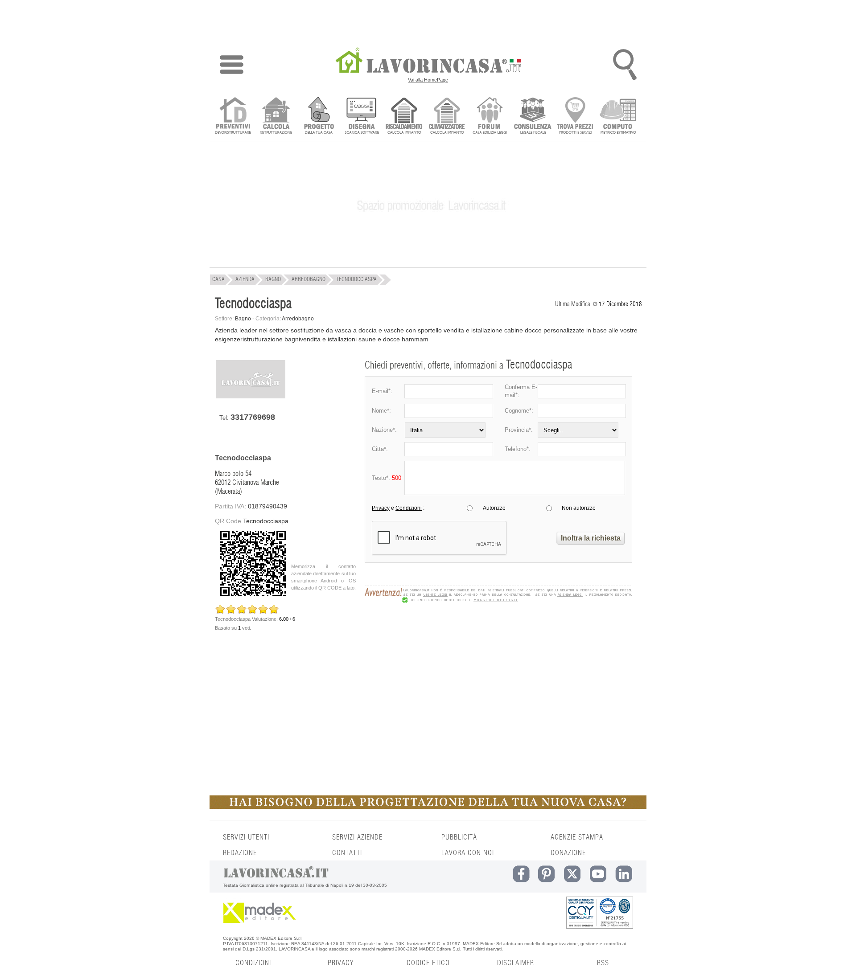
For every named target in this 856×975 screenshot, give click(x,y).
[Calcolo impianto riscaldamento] (404, 116)
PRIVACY (341, 963)
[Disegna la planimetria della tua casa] (361, 116)
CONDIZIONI (253, 963)
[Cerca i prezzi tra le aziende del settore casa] (575, 116)
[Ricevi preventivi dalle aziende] (233, 116)
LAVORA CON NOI (467, 852)
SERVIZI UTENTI (246, 837)
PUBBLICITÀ (459, 837)
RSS (603, 963)
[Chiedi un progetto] (318, 116)
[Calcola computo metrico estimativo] (618, 116)
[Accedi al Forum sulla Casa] (489, 116)
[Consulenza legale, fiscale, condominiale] (532, 116)
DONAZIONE (568, 852)
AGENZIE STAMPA (577, 837)
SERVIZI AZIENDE (357, 837)
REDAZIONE (240, 852)
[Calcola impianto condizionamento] (447, 116)
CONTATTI (347, 852)
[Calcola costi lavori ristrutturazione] (275, 116)
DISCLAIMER (515, 963)
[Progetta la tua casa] (428, 807)
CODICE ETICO (428, 963)
